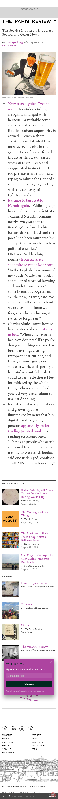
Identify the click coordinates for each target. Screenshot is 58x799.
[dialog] (29, 679)
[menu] (54, 21)
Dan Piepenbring (14, 42)
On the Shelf (9, 45)
